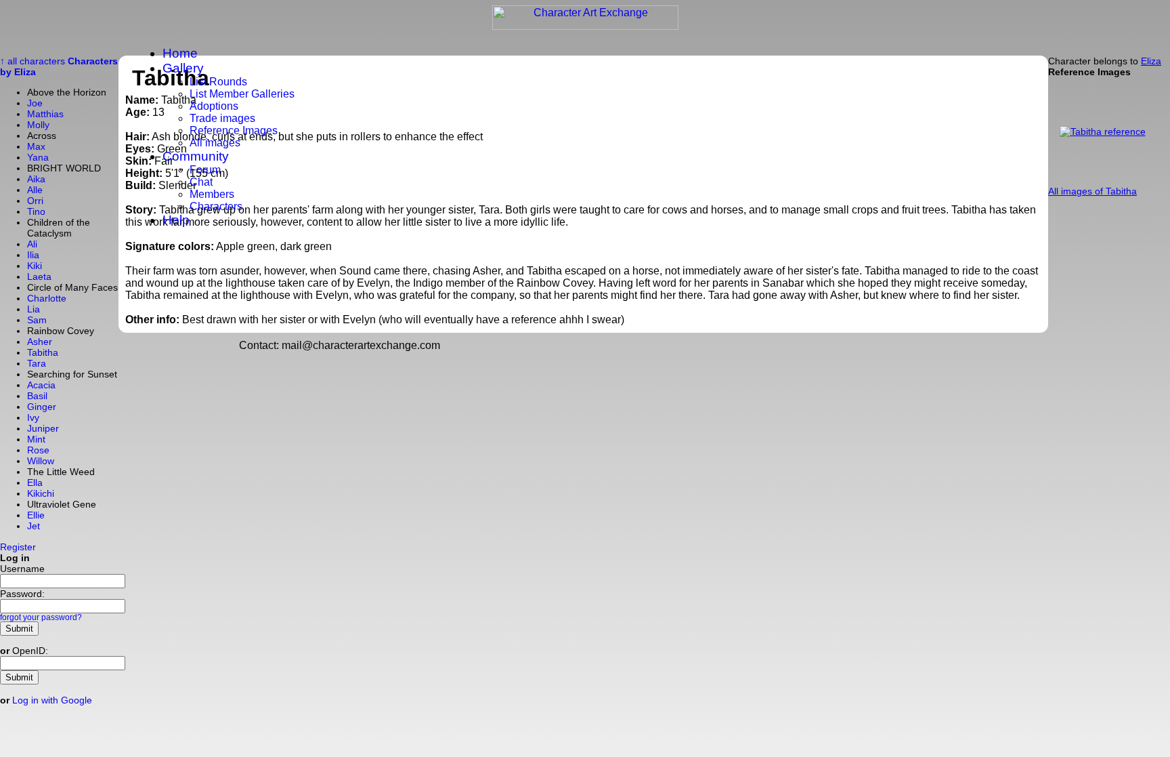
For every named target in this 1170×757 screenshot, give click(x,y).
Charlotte (46, 298)
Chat (201, 182)
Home (180, 53)
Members (212, 194)
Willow (40, 460)
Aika (36, 178)
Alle (35, 189)
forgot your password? (41, 617)
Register (18, 546)
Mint (36, 439)
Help (176, 220)
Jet (33, 525)
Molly (38, 124)
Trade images (222, 118)
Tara (36, 363)
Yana (38, 157)
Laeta (39, 276)
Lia (33, 309)
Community (195, 156)
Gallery (183, 68)
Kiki (34, 265)
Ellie (36, 515)
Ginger (41, 406)
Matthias (45, 113)
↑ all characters (32, 61)
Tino (36, 211)
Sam (37, 319)
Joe (35, 103)
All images (215, 142)
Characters (216, 206)
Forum (205, 170)
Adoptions (214, 106)
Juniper (43, 428)
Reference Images (234, 130)
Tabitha (42, 352)
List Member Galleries (242, 94)
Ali (32, 244)
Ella (35, 482)
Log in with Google (52, 700)
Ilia (33, 254)
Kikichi (40, 493)
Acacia (41, 385)
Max (36, 146)
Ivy (33, 417)
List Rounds (218, 81)
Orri (35, 200)
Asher (39, 341)
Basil (37, 395)
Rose (38, 450)
